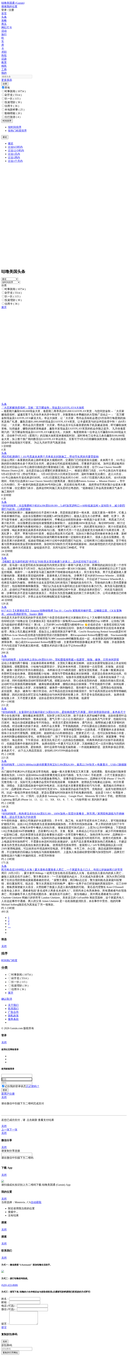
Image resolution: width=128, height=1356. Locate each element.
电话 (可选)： (9, 1305)
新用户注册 (8, 1093)
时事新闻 (15, 91)
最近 (10, 143)
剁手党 (13, 95)
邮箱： (5, 1302)
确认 (4, 999)
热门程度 (12, 960)
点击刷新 (32, 1119)
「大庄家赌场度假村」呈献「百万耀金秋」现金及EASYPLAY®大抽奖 (42, 407)
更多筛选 (6, 79)
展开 (4, 307)
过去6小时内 (15, 147)
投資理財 (13, 102)
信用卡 (12, 105)
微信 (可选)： (9, 1309)
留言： (5, 1323)
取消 (9, 999)
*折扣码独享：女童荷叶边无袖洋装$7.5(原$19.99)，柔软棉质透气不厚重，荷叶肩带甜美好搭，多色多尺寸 (63, 712)
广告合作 (13, 1012)
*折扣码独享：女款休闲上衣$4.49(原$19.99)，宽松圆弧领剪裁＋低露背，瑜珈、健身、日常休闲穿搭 (60, 659)
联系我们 (13, 1008)
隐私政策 (13, 1015)
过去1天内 (14, 153)
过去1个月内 (15, 161)
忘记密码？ (32, 1086)
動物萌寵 (13, 113)
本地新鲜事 (14, 109)
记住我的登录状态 (15, 1086)
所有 (7, 87)
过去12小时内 (16, 150)
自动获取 (36, 1202)
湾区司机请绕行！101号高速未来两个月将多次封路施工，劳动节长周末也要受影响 (50, 456)
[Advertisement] (64, 332)
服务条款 (13, 1019)
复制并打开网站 (10, 1352)
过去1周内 (14, 157)
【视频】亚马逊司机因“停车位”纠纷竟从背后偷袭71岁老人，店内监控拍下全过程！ (50, 561)
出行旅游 (12, 117)
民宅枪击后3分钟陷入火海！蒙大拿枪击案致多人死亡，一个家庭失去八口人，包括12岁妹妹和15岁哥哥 (62, 869)
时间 (4, 960)
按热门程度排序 (17, 130)
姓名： (5, 1298)
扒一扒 (12, 98)
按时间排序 (14, 127)
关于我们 (13, 1005)
